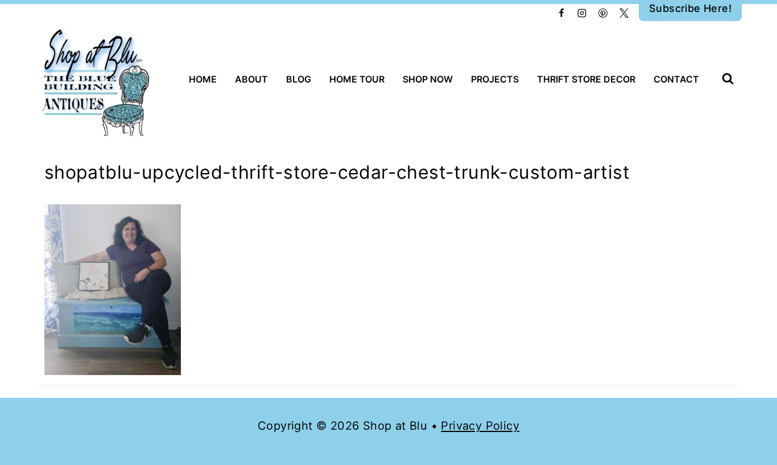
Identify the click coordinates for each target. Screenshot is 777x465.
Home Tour (357, 79)
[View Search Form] (728, 79)
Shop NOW (428, 79)
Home (203, 79)
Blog (298, 79)
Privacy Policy (480, 426)
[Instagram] (582, 13)
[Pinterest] (603, 13)
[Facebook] (561, 13)
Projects (495, 79)
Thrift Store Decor (586, 79)
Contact (676, 79)
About (251, 79)
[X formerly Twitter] (624, 13)
